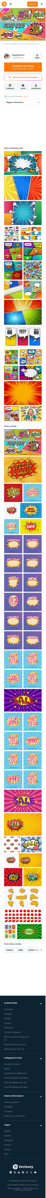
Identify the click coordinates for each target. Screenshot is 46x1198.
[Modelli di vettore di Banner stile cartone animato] (15, 248)
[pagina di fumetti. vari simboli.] (13, 362)
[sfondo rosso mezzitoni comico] (22, 497)
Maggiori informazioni (14, 101)
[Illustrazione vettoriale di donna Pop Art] (14, 533)
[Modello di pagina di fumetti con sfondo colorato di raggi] (13, 285)
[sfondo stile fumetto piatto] (22, 212)
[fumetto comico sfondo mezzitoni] (22, 187)
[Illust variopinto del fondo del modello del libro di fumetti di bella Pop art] (13, 266)
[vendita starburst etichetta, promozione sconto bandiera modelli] (11, 666)
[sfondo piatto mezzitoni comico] (22, 162)
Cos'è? (26, 96)
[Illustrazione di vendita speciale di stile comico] (22, 590)
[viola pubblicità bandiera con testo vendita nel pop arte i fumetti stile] (22, 1010)
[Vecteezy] (4, 4)
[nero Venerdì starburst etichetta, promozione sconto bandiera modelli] (13, 632)
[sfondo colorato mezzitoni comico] (15, 477)
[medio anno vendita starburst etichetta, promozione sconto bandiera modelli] (13, 1147)
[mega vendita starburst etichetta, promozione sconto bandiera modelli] (13, 969)
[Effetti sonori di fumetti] (11, 462)
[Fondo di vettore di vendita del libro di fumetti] (15, 446)
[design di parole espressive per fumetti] (11, 517)
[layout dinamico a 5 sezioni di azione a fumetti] (22, 384)
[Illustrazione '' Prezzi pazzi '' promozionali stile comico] (15, 650)
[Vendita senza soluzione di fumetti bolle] (13, 324)
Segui (37, 58)
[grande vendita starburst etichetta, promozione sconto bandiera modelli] (13, 1031)
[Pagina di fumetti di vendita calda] (11, 429)
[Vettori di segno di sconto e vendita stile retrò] (22, 563)
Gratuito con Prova (23, 67)
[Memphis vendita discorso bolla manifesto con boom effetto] (15, 682)
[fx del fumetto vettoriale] (11, 232)
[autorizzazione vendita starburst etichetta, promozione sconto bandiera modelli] (13, 1089)
